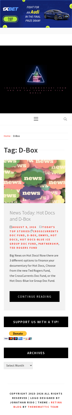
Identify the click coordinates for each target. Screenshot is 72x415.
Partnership (48, 243)
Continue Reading (34, 296)
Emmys (43, 235)
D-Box (31, 235)
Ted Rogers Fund (23, 247)
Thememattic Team (43, 406)
